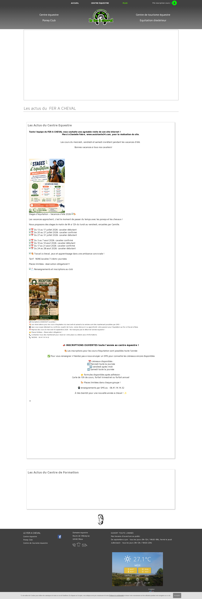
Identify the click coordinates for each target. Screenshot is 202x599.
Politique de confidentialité (116, 595)
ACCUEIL (75, 3)
